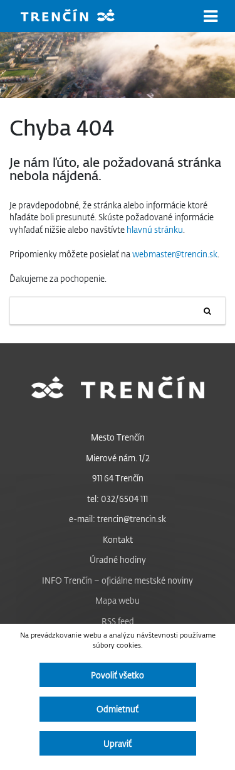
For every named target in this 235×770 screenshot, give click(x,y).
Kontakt (118, 539)
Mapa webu (117, 600)
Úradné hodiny (118, 559)
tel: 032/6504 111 (117, 498)
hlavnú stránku (155, 229)
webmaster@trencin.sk (174, 254)
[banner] (77, 16)
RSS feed (118, 621)
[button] (210, 16)
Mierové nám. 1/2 (118, 457)
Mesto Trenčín (118, 437)
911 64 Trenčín (118, 478)
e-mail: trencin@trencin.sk (117, 518)
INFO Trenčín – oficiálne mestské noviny (117, 580)
